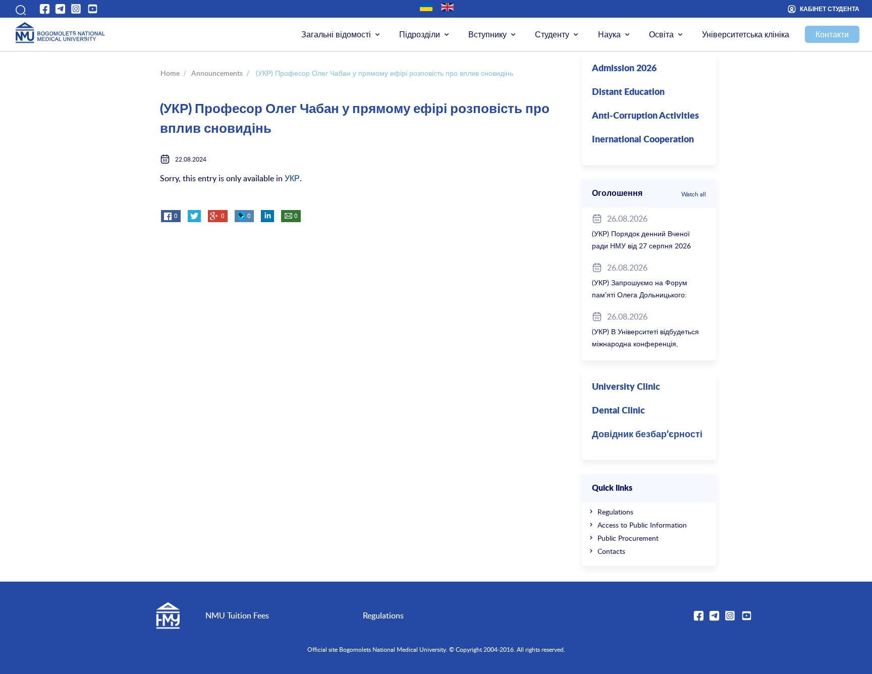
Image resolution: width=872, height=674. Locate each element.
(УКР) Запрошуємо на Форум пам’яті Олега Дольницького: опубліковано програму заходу (642, 295)
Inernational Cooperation (643, 139)
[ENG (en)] (447, 7)
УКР (292, 178)
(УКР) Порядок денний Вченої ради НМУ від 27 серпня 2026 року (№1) (641, 246)
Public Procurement (628, 538)
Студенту (552, 34)
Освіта (661, 34)
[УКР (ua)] (426, 7)
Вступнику (487, 34)
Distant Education (628, 92)
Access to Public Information (642, 525)
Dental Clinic (618, 411)
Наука (609, 34)
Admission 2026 (624, 68)
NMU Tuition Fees (237, 615)
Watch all (693, 194)
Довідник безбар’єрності (647, 434)
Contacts (611, 551)
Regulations (615, 511)
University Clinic (626, 387)
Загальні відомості (336, 34)
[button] (19, 8)
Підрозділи (419, 34)
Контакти (832, 34)
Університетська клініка (745, 34)
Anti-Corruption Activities (645, 116)
